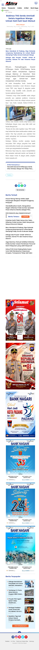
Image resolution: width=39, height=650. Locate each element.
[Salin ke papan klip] (24, 185)
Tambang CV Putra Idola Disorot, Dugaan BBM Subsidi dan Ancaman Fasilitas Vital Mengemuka (16, 592)
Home (4, 8)
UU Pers (13, 641)
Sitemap (31, 641)
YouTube (27, 639)
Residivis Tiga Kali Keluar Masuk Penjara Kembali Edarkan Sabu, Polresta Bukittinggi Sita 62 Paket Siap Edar (15, 618)
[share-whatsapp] (22, 185)
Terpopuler (11, 8)
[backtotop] (19, 633)
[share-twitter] (19, 185)
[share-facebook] (16, 185)
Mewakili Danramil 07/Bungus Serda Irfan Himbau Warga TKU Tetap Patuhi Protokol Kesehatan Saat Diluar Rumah (20, 168)
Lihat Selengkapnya (20, 625)
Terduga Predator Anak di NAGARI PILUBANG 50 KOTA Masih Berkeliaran (15, 609)
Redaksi (7, 641)
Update (25, 216)
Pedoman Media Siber (22, 641)
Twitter (23, 639)
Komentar (21, 190)
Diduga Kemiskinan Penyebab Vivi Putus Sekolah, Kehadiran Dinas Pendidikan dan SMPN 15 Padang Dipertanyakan (16, 583)
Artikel (26, 8)
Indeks (19, 8)
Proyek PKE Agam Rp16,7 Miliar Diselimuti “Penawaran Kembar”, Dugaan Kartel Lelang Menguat (15, 601)
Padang (9, 175)
